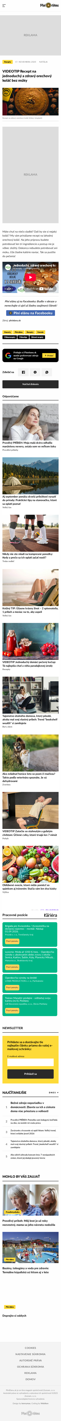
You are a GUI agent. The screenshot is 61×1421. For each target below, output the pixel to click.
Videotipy (23, 337)
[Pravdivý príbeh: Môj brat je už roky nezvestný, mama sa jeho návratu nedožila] (30, 1200)
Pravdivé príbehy (12, 1212)
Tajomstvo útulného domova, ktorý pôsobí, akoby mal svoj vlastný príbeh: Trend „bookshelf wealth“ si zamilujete (34, 1144)
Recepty (7, 62)
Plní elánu (19, 332)
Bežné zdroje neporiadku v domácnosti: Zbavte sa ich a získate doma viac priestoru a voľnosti (33, 1107)
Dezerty (7, 332)
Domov (31, 1379)
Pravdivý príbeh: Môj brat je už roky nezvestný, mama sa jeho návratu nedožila (28, 1223)
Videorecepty (9, 337)
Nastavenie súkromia (30, 1354)
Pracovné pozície (15, 915)
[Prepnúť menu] (4, 6)
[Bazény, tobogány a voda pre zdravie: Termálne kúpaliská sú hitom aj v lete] (30, 1247)
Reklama (30, 1373)
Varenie (40, 332)
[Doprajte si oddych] (30, 1295)
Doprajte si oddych (14, 1315)
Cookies (30, 1348)
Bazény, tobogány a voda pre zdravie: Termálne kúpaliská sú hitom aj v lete (25, 1270)
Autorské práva (30, 1360)
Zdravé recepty (37, 337)
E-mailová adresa (15, 1056)
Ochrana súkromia (30, 1367)
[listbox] (48, 1092)
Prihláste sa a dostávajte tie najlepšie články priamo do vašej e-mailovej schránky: (30, 1046)
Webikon (44, 1403)
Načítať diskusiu (30, 384)
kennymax (26, 1403)
